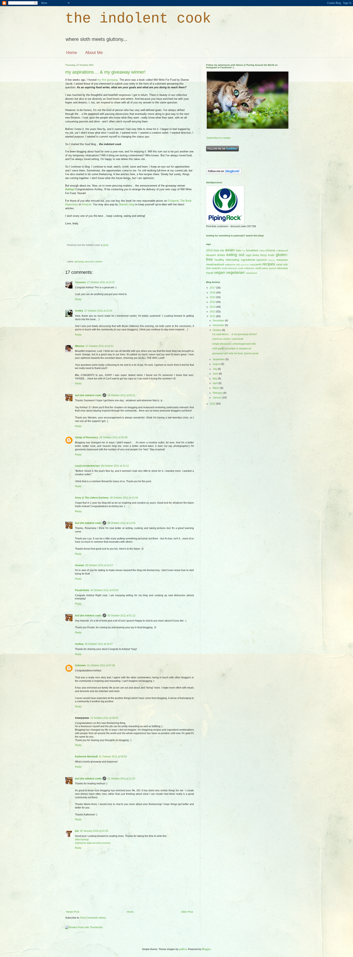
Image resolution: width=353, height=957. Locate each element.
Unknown (80, 665)
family (255, 255)
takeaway (282, 268)
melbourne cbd (232, 264)
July (215, 369)
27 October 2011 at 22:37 (101, 282)
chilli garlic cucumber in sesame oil (231, 348)
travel (209, 272)
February (218, 392)
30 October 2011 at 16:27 (99, 644)
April (215, 383)
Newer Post (72, 911)
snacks (216, 268)
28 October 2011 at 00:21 (121, 395)
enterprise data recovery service (93, 843)
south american (229, 268)
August (217, 364)
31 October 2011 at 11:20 (121, 778)
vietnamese (251, 273)
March (216, 388)
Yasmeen (80, 282)
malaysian (282, 259)
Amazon (86, 204)
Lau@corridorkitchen (87, 465)
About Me (94, 52)
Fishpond (173, 200)
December (219, 320)
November (219, 325)
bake (238, 250)
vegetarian (235, 272)
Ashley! (70, 189)
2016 (213, 292)
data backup (82, 839)
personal (89, 261)
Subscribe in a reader (219, 137)
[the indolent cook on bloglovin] (223, 173)
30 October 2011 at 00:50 (104, 590)
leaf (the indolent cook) (88, 395)
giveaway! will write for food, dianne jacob (235, 353)
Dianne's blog (126, 204)
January (217, 397)
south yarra (261, 268)
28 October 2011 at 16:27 (99, 565)
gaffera (183, 949)
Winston (79, 346)
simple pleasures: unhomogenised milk (234, 343)
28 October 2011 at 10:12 (115, 465)
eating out (235, 255)
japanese (262, 259)
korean (271, 260)
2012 (213, 311)
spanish (272, 268)
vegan (219, 272)
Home (71, 52)
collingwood (282, 250)
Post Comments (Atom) (93, 917)
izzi (77, 831)
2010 (213, 403)
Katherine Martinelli (86, 756)
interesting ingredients (240, 259)
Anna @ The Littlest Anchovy (92, 497)
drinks (221, 255)
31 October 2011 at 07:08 (101, 665)
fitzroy (263, 255)
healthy (219, 259)
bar (243, 250)
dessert (211, 255)
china (262, 250)
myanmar (244, 265)
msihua (79, 644)
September (219, 359)
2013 (213, 306)
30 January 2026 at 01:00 (94, 831)
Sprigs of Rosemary (86, 437)
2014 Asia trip (215, 250)
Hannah (79, 565)
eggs (248, 255)
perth (258, 264)
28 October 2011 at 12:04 (121, 523)
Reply (78, 299)
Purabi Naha (82, 590)
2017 (213, 287)
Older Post (187, 911)
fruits (271, 255)
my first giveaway (107, 79)
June (216, 373)
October (217, 330)
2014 (213, 302)
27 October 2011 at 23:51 (100, 346)
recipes (268, 264)
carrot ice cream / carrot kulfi (227, 339)
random (98, 261)
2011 (213, 316)
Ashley (79, 310)
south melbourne (246, 268)
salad (279, 264)
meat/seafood (215, 264)
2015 (213, 297)
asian (230, 250)
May (215, 378)
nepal (252, 264)
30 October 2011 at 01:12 (121, 615)
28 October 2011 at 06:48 (113, 437)
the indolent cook (138, 19)
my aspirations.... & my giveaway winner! (105, 72)
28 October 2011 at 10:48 (124, 497)
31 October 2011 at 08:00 (104, 718)
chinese (270, 250)
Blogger (206, 949)
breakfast (252, 250)
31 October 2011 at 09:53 (113, 756)
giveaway (79, 261)
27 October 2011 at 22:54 (98, 310)
